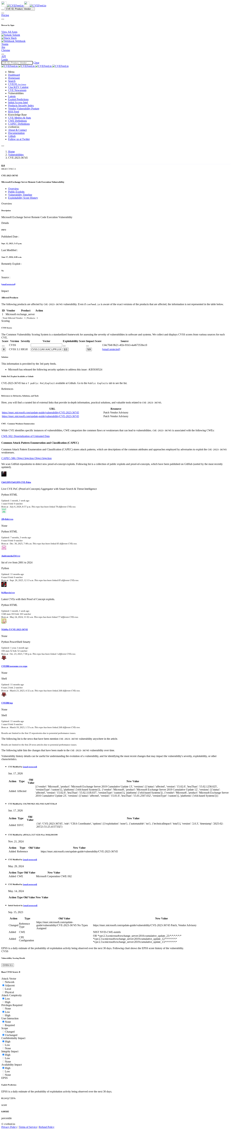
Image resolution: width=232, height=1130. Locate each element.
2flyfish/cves (7, 519)
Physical (9, 992)
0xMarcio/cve (8, 592)
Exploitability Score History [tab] (23, 197)
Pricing (5, 15)
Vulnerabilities (16, 154)
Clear (36, 62)
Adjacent (10, 985)
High (7, 1002)
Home (11, 151)
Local (8, 988)
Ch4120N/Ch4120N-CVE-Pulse (16, 482)
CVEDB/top (7, 703)
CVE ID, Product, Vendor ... (19, 9)
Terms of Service (28, 1127)
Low (7, 998)
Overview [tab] (13, 188)
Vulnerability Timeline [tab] (20, 194)
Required (10, 1025)
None (8, 1008)
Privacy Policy (9, 1127)
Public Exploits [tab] (16, 191)
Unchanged (11, 1035)
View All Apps (9, 31)
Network (9, 982)
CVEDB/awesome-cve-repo (14, 666)
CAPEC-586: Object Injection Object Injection (26, 458)
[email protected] (8, 284)
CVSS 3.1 (8, 965)
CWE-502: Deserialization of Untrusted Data (25, 436)
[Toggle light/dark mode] (2, 54)
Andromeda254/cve (10, 556)
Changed (10, 1031)
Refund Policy (46, 1127)
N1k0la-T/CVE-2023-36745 (14, 629)
